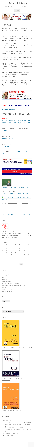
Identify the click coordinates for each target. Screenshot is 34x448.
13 (15, 250)
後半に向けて (5, 279)
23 (28, 252)
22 (24, 252)
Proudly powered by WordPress (9, 445)
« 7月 (3, 258)
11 (6, 250)
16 (28, 250)
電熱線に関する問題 (7, 215)
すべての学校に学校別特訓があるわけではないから (14, 285)
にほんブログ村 (6, 199)
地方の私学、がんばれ (26, 215)
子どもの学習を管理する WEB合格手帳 (14, 428)
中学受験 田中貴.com (17, 3)
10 (2, 250)
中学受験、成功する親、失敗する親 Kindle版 (12, 410)
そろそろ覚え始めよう (7, 138)
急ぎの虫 (4, 287)
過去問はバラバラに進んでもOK (9, 291)
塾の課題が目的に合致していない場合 (10, 283)
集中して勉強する (6, 274)
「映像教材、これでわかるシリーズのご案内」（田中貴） (16, 187)
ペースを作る (5, 276)
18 (6, 252)
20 (15, 252)
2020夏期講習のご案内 (8, 110)
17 (2, 252)
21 (19, 252)
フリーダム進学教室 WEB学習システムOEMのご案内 (15, 193)
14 (19, 250)
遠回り (3, 277)
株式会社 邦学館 (9, 435)
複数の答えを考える (6, 281)
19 (11, 252)
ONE (28, 152)
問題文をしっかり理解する (8, 289)
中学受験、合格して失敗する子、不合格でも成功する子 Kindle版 (17, 347)
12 (11, 250)
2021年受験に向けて (12, 203)
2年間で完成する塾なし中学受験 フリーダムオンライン (18, 422)
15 (24, 250)
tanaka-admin (6, 205)
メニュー (17, 10)
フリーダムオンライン (10, 237)
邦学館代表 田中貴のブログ (11, 433)
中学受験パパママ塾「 (21, 152)
